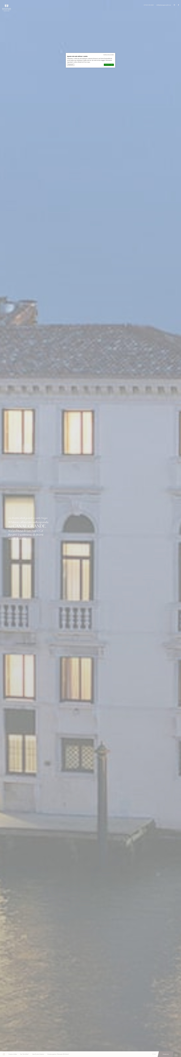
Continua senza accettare (108, 54)
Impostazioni (70, 64)
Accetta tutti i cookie (109, 64)
